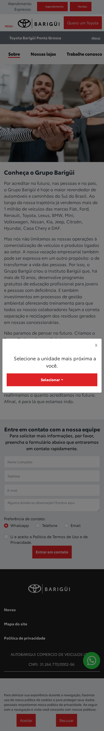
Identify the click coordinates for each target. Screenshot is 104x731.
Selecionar (50, 379)
